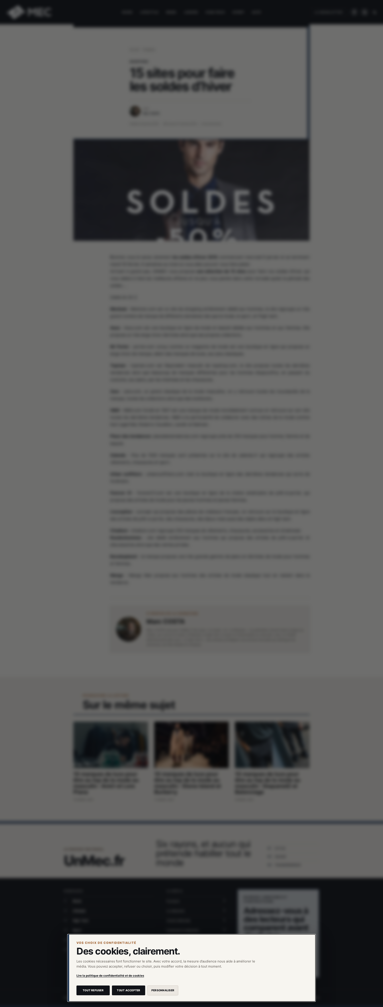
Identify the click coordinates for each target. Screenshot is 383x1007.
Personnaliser (162, 990)
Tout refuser (93, 990)
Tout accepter (128, 990)
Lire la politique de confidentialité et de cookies (110, 975)
